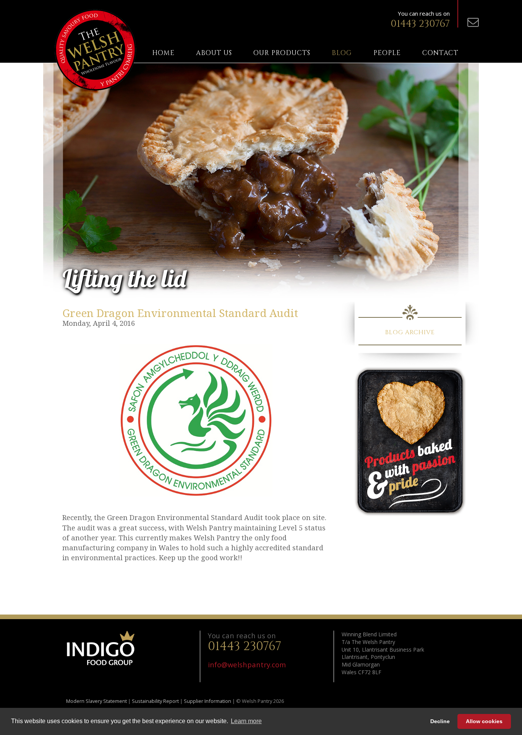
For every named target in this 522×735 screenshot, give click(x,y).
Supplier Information (207, 701)
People (387, 53)
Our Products (281, 53)
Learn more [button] (246, 721)
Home (163, 53)
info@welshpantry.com (247, 664)
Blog (342, 53)
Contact (440, 53)
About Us (214, 53)
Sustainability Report (155, 701)
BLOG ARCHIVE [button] (410, 332)
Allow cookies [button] (484, 721)
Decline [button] (440, 721)
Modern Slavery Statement (96, 701)
